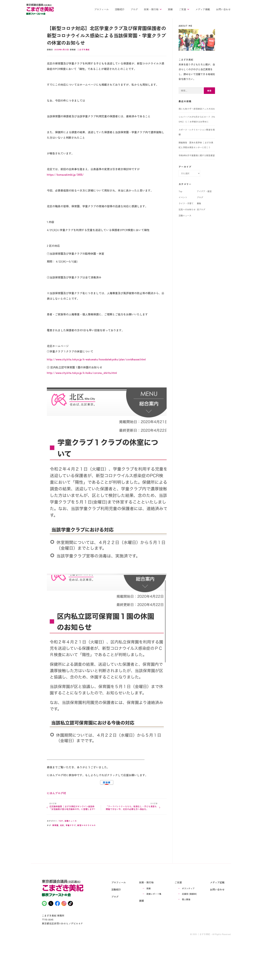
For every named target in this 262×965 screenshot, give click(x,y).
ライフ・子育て (186, 203)
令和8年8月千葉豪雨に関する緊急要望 (197, 155)
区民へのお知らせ (187, 209)
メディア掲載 (202, 9)
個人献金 (186, 899)
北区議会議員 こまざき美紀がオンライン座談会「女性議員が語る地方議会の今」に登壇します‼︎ (72, 807)
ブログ (134, 9)
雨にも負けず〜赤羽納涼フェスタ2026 (197, 108)
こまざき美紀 (83, 49)
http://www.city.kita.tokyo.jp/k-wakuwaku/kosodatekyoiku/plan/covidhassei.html (96, 359)
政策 (148, 888)
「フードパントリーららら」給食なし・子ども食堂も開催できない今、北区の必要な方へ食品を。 (131, 807)
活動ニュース (70, 820)
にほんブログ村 (56, 793)
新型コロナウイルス (86, 825)
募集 (199, 203)
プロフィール (101, 9)
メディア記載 (217, 882)
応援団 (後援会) (189, 893)
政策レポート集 (153, 893)
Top (61, 820)
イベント (183, 197)
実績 (170, 9)
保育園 (55, 825)
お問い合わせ (223, 9)
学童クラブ (71, 825)
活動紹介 (119, 9)
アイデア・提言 (204, 191)
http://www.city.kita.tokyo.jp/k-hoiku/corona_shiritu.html (82, 373)
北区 (62, 825)
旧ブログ (201, 209)
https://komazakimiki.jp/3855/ (65, 174)
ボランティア (188, 888)
